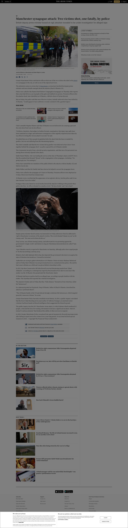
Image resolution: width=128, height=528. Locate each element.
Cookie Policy (21, 522)
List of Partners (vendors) (63, 519)
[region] (64, 520)
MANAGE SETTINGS (105, 521)
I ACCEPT (105, 517)
